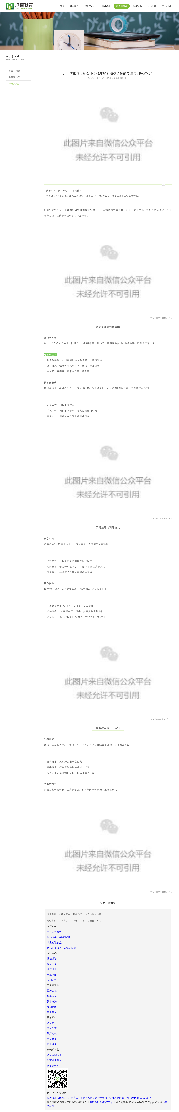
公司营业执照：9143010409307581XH (131, 1097)
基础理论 (52, 958)
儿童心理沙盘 (54, 942)
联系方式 (73, 1097)
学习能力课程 (54, 931)
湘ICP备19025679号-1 (102, 1102)
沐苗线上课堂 (15, 77)
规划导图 (52, 1006)
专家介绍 (52, 974)
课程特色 (52, 969)
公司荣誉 (52, 1028)
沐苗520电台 (14, 71)
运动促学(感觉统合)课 (58, 937)
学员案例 (52, 1012)
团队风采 (52, 1038)
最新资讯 (52, 1044)
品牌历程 (52, 990)
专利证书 (52, 980)
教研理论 (52, 963)
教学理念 (52, 996)
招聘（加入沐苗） (56, 1097)
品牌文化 (52, 1033)
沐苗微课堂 (14, 84)
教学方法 (52, 1001)
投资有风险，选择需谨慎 (93, 1097)
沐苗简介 (52, 1022)
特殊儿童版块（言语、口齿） (63, 947)
